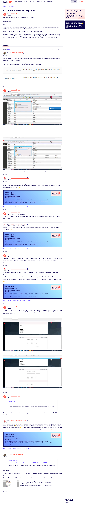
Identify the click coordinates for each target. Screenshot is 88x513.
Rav (7, 52)
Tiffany (8, 14)
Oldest (9, 49)
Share (5, 40)
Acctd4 (8, 178)
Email (4, 207)
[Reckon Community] (7, 2)
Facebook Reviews (26, 207)
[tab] (6, 45)
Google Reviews (17, 207)
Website (9, 207)
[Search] (70, 1)
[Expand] (32, 410)
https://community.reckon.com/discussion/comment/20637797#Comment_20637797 (28, 462)
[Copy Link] (12, 15)
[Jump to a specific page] (61, 49)
